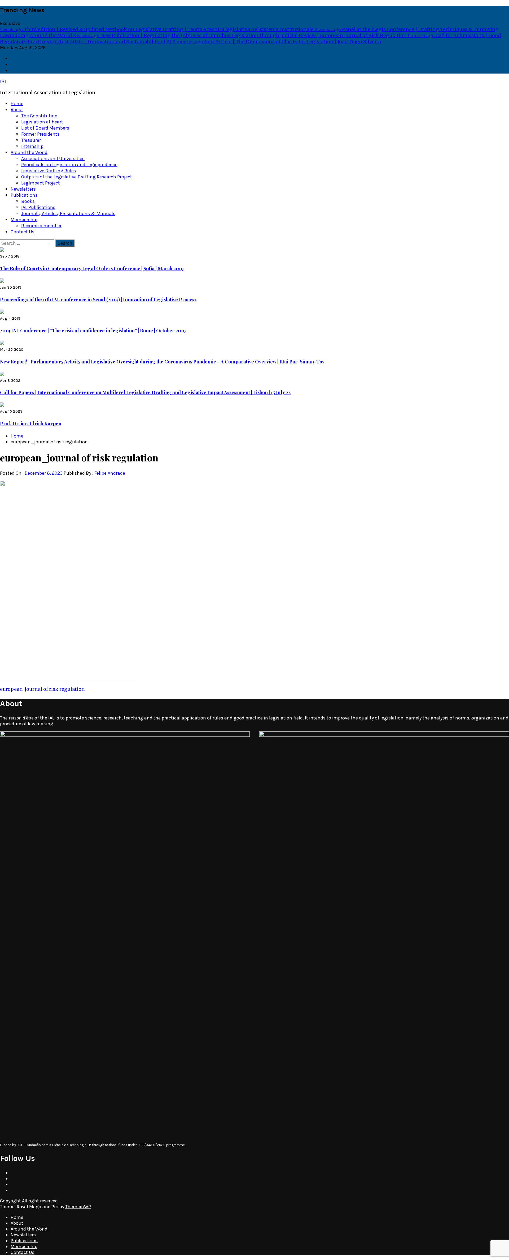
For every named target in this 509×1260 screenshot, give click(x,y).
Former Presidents (40, 134)
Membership (24, 219)
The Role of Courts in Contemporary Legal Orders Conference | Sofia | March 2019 (91, 268)
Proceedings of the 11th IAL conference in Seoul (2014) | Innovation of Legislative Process (98, 299)
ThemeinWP (78, 1207)
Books (28, 201)
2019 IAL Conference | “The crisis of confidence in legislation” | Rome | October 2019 (93, 330)
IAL (3, 81)
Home (17, 103)
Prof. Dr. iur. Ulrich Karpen (30, 423)
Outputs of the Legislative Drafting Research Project (76, 177)
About (17, 110)
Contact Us (22, 232)
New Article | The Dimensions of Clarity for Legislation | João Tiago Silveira (277, 41)
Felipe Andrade (109, 473)
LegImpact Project (40, 183)
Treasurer (31, 140)
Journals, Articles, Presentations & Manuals (68, 213)
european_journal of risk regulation (42, 689)
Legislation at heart (42, 122)
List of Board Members (45, 128)
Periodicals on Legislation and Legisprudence (69, 165)
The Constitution (39, 116)
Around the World (29, 152)
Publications (24, 195)
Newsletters (23, 189)
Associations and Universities (53, 158)
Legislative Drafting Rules (48, 171)
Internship (32, 146)
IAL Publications (38, 207)
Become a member (41, 226)
